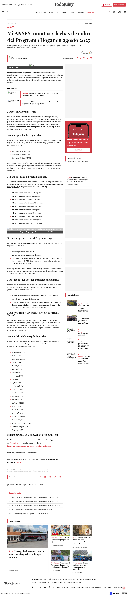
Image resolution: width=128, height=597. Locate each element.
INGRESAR (107, 5)
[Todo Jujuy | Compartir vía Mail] (91, 58)
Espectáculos (52, 582)
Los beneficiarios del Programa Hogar (21, 73)
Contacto (110, 587)
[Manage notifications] (124, 588)
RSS (105, 587)
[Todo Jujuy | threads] (50, 587)
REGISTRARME (120, 5)
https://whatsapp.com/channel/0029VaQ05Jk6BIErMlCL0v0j (29, 446)
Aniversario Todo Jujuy (74, 582)
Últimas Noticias (40, 12)
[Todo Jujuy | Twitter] (41, 587)
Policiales (80, 12)
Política (64, 12)
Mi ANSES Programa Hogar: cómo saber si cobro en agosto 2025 (30, 509)
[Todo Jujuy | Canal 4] (109, 13)
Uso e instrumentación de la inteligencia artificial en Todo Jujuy (86, 587)
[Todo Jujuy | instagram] (37, 587)
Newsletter (90, 12)
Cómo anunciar (118, 587)
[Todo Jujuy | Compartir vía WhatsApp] (84, 58)
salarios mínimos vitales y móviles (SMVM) (33, 127)
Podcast (34, 582)
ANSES (30, 485)
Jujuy (51, 12)
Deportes (61, 579)
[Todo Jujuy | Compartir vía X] (80, 58)
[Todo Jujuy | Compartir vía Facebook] (77, 58)
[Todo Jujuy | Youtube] (45, 587)
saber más (78, 150)
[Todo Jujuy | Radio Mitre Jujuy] (119, 13)
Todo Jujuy (10, 24)
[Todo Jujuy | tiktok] (54, 587)
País (57, 12)
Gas (36, 485)
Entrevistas (42, 582)
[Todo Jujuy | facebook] (33, 587)
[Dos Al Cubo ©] (118, 595)
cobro (41, 485)
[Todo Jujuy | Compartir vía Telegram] (87, 58)
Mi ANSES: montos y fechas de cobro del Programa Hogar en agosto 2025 (33, 501)
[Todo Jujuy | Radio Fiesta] (125, 13)
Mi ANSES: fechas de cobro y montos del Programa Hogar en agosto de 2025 (34, 505)
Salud (82, 579)
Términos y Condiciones (63, 587)
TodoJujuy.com (15, 443)
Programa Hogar (21, 485)
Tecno (94, 579)
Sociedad (88, 579)
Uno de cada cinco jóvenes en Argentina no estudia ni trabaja (29, 514)
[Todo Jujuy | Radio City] (114, 13)
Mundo (72, 12)
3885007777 (19, 462)
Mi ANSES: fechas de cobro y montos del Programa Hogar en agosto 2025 (33, 497)
